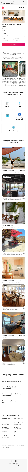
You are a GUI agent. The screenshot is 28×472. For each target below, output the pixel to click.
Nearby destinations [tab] (6, 418)
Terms (10, 465)
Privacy (6, 465)
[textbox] (7, 40)
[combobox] (13, 35)
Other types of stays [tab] (18, 418)
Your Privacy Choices (18, 465)
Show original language (8, 3)
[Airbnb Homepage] (3, 7)
